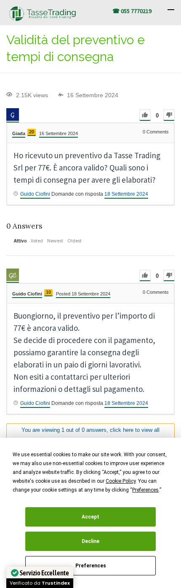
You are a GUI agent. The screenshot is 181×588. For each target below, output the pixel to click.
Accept (90, 517)
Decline (90, 541)
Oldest (74, 240)
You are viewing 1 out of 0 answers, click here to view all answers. (90, 434)
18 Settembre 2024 (126, 194)
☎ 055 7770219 (132, 11)
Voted (37, 240)
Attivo (20, 240)
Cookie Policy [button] (121, 481)
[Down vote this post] (169, 115)
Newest (55, 240)
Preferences (90, 566)
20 (31, 131)
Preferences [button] (145, 490)
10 (48, 292)
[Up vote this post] (145, 115)
